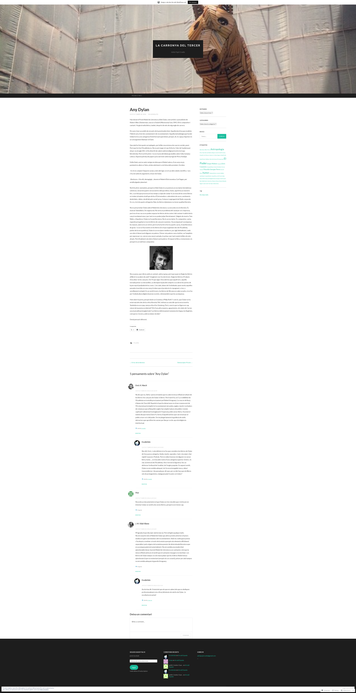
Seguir (134, 667)
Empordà (219, 163)
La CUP (217, 176)
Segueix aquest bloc (137, 652)
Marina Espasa (216, 178)
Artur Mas (202, 152)
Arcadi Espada (182, 655)
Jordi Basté (202, 176)
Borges (213, 152)
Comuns (211, 155)
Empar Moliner (212, 164)
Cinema (223, 152)
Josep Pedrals (208, 176)
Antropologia (217, 149)
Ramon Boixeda (222, 181)
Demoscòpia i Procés (184, 362)
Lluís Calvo (222, 176)
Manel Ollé (202, 178)
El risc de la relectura (137, 362)
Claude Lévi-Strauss (204, 155)
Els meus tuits (204, 195)
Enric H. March (141, 385)
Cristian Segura (217, 155)
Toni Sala (211, 183)
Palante (214, 181)
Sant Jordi (206, 183)
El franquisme (220, 159)
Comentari (186, 635)
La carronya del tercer (178, 45)
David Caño (223, 155)
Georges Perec (215, 169)
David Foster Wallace (204, 159)
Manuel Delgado (209, 178)
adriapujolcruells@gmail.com (206, 656)
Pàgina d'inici (137, 95)
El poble (136, 342)
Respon (138, 433)
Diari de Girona (213, 159)
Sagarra (201, 183)
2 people (143, 428)
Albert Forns (207, 149)
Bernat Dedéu (208, 152)
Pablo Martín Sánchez (207, 181)
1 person (150, 600)
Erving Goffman (210, 167)
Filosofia (206, 169)
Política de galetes (44, 689)
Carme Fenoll (218, 152)
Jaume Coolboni (220, 173)
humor (206, 172)
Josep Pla (214, 176)
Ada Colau (202, 149)
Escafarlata (153, 114)
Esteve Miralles (217, 167)
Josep (171, 660)
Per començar (193, 2)
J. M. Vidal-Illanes (142, 523)
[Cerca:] (213, 136)
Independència (213, 173)
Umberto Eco (216, 183)
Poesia (217, 181)
